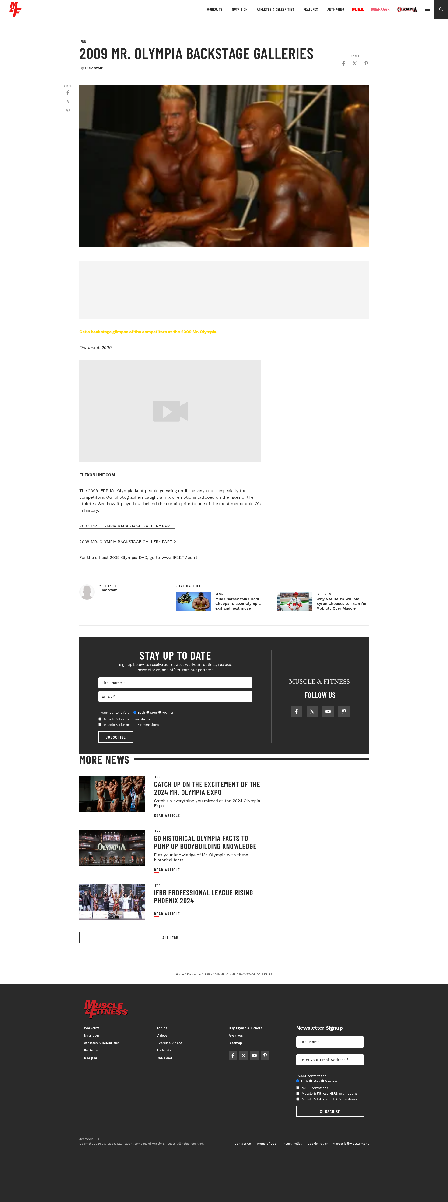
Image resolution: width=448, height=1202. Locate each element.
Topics (162, 1028)
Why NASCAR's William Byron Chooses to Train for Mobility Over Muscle (341, 603)
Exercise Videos (169, 1043)
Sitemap (235, 1043)
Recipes (90, 1058)
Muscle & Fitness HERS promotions (329, 1093)
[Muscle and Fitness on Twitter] (312, 711)
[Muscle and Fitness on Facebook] (296, 711)
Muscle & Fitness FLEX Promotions (131, 724)
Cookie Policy (318, 1143)
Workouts (214, 9)
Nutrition (240, 9)
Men (153, 712)
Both (141, 712)
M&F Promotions (315, 1088)
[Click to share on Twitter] (354, 63)
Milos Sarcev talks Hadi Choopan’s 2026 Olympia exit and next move (238, 603)
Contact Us (242, 1143)
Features (311, 9)
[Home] (15, 15)
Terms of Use (266, 1143)
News (219, 594)
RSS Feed (164, 1058)
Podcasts (164, 1050)
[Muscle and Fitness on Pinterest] (344, 711)
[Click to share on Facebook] (343, 63)
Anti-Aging (335, 9)
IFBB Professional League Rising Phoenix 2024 (203, 896)
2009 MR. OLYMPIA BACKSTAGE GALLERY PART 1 (127, 526)
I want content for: (113, 712)
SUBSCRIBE (116, 737)
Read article (167, 815)
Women (168, 712)
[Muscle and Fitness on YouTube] (328, 711)
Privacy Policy (292, 1143)
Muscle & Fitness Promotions (127, 719)
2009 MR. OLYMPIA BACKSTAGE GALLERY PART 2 (127, 541)
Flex (358, 9)
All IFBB (170, 937)
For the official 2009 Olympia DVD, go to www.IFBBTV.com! (138, 557)
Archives (236, 1035)
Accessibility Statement (351, 1143)
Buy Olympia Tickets (245, 1028)
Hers (381, 9)
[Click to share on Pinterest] (366, 63)
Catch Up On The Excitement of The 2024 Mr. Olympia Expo (207, 788)
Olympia (407, 9)
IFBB (82, 41)
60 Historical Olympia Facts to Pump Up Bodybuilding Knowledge (205, 842)
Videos (162, 1035)
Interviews (324, 594)
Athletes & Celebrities (275, 9)
